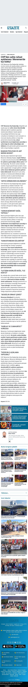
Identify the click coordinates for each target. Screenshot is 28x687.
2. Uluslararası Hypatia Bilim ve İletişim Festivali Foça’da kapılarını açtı (20, 458)
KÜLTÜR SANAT (5, 674)
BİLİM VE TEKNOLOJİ (17, 671)
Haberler (3, 54)
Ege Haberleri (19, 32)
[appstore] (8, 647)
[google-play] (20, 647)
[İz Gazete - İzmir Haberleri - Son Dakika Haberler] (13, 28)
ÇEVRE (3, 673)
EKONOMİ (15, 673)
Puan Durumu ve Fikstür (6, 661)
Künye (4, 670)
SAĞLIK (16, 674)
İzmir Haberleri (4, 32)
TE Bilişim (17, 679)
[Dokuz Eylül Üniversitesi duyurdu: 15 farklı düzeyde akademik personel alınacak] (7, 452)
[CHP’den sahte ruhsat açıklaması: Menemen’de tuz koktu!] (14, 94)
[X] (10, 642)
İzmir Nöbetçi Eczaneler (6, 653)
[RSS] (20, 642)
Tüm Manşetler (19, 661)
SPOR (20, 674)
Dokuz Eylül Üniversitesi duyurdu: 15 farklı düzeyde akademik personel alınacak (7, 458)
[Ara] (26, 28)
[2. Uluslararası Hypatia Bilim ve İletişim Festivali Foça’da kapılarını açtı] (21, 452)
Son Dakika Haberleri (8, 665)
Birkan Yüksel (11, 433)
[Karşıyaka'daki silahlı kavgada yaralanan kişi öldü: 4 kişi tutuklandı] (21, 478)
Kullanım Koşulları (22, 670)
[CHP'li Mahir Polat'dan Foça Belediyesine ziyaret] (21, 465)
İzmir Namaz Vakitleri (8, 656)
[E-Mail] (9, 441)
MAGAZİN (12, 674)
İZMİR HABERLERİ (10, 54)
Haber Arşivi (19, 665)
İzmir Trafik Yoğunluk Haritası (20, 657)
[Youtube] (15, 642)
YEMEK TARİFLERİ (14, 676)
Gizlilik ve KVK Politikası (6, 671)
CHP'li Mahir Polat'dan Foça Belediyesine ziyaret (20, 471)
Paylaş (4, 104)
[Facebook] (8, 642)
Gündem (12, 32)
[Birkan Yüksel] (4, 434)
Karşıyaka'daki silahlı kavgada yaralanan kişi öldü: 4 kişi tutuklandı (20, 484)
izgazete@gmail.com (14, 637)
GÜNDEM (24, 671)
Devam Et (10, 439)
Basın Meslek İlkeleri (12, 670)
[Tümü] (26, 493)
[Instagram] (13, 642)
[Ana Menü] (1, 27)
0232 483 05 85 (15, 634)
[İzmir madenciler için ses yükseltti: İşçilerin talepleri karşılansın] (7, 465)
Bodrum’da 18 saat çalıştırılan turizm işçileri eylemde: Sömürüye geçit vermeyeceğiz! (7, 485)
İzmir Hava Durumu (20, 652)
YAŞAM (23, 674)
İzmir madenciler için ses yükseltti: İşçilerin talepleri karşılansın (6, 471)
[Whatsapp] (18, 642)
